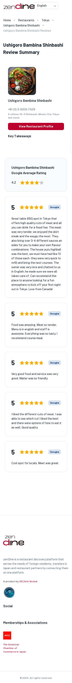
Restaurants (26, 20)
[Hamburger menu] (67, 5)
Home (7, 20)
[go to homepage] (18, 9)
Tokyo (45, 20)
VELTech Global (28, 581)
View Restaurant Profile (36, 126)
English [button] (42, 5)
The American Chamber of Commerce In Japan (14, 648)
